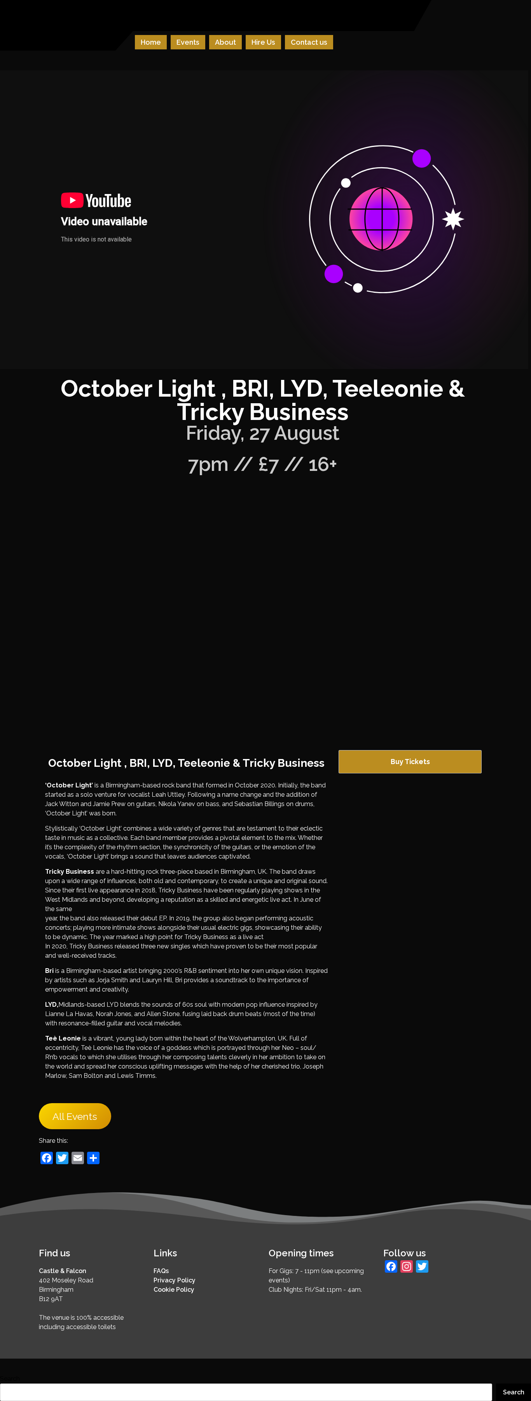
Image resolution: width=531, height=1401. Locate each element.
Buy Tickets (410, 761)
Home (151, 42)
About (225, 42)
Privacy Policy (175, 1280)
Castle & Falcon (62, 1271)
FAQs (161, 1271)
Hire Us (263, 42)
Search (10, 1378)
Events (187, 42)
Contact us (309, 42)
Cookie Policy (174, 1289)
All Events (74, 1116)
